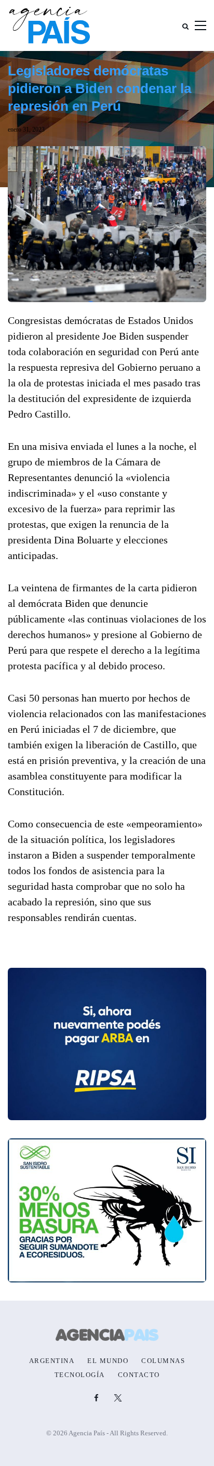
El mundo (107, 1361)
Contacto (139, 1375)
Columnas (163, 1361)
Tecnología (80, 1375)
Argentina (52, 1361)
